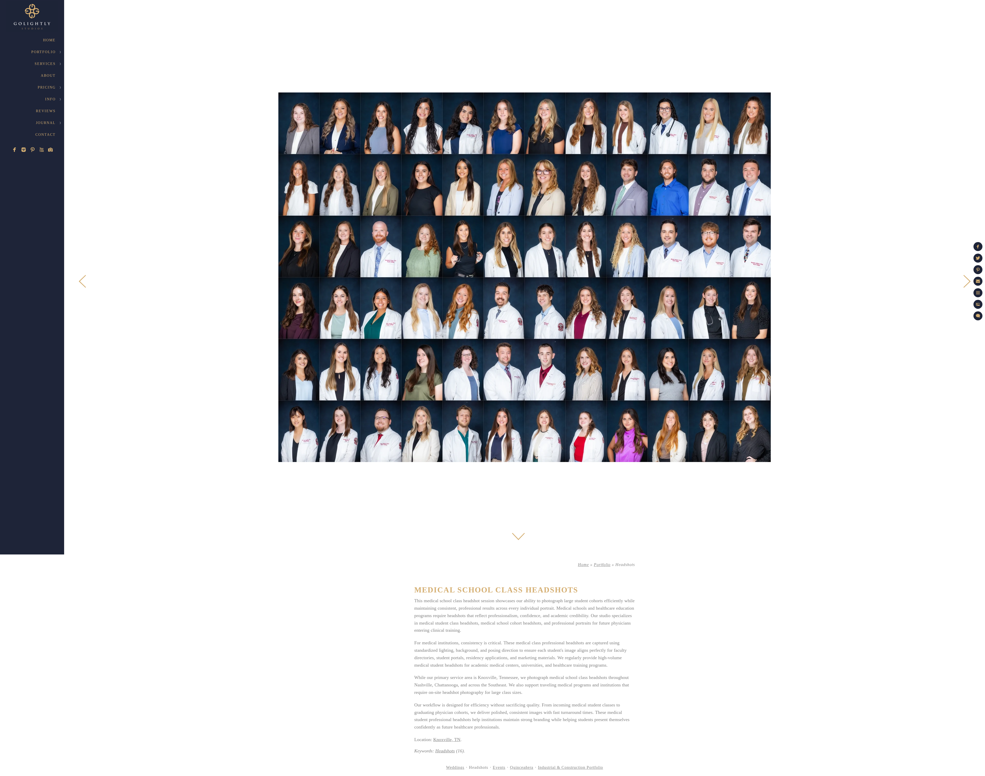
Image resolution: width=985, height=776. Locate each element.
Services (45, 64)
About (48, 76)
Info (50, 99)
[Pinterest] (32, 150)
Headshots (445, 750)
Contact (45, 135)
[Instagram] (23, 150)
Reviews (46, 111)
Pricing (47, 87)
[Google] (50, 150)
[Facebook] (14, 150)
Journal (46, 123)
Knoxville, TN (446, 739)
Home (49, 40)
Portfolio (43, 52)
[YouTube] (41, 150)
